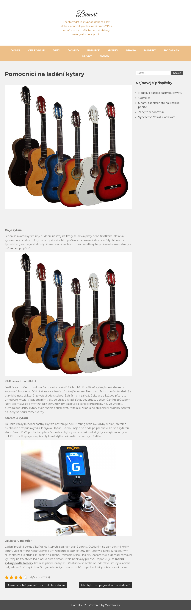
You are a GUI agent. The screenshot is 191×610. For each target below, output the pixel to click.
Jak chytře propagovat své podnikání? (105, 585)
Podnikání (172, 50)
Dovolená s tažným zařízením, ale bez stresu (36, 585)
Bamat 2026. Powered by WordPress (95, 605)
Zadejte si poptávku (151, 112)
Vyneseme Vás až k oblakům (157, 117)
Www (104, 56)
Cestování (36, 50)
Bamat (86, 14)
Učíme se (144, 98)
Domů (15, 50)
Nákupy (150, 50)
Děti (56, 50)
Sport (87, 56)
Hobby (113, 50)
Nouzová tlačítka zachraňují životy (160, 93)
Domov (73, 50)
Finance (93, 50)
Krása (131, 50)
